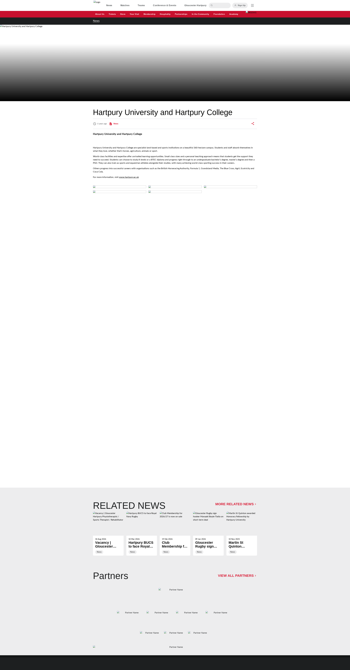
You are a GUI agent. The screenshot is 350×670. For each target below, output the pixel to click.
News (96, 21)
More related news (234, 504)
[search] (212, 5)
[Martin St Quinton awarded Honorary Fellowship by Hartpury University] (241, 534)
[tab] (109, 5)
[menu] (252, 5)
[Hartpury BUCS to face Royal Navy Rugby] (141, 534)
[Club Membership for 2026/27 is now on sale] (175, 534)
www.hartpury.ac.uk (129, 177)
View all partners (236, 575)
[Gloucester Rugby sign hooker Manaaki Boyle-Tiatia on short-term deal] (208, 534)
